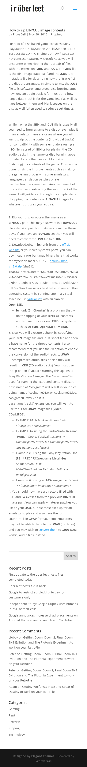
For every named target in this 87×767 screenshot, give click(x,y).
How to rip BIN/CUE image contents (37, 30)
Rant (12, 715)
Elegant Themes (42, 756)
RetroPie (14, 722)
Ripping (56, 34)
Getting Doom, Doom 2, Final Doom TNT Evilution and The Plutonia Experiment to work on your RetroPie (41, 642)
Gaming (14, 709)
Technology (17, 735)
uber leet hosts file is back (27, 586)
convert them (48, 530)
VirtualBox (34, 299)
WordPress (44, 761)
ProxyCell (19, 34)
